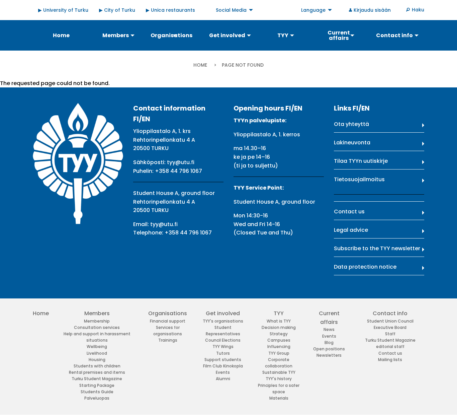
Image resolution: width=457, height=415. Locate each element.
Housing (97, 359)
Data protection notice (365, 267)
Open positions (329, 349)
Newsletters (329, 355)
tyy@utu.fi (180, 162)
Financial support (167, 321)
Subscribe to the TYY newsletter (377, 248)
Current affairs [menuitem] (339, 35)
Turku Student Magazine (97, 379)
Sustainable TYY (278, 372)
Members (97, 313)
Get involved (223, 313)
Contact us (349, 211)
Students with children (97, 366)
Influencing (278, 346)
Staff (390, 334)
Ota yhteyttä (351, 124)
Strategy (279, 334)
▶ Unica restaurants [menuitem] (170, 10)
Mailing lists (390, 359)
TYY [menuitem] (282, 35)
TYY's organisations (223, 321)
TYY (279, 313)
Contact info (390, 313)
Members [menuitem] (115, 35)
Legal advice (351, 230)
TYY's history (279, 379)
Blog (329, 342)
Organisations (167, 313)
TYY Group (278, 353)
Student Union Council (390, 321)
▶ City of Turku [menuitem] (117, 10)
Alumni (223, 379)
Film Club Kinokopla (223, 366)
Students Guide (97, 392)
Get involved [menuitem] (227, 35)
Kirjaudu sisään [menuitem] (372, 10)
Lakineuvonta (352, 142)
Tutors (223, 353)
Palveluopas (96, 398)
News (329, 329)
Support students (222, 359)
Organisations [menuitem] (171, 35)
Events (223, 372)
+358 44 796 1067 (178, 171)
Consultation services (97, 327)
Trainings (167, 340)
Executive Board (390, 327)
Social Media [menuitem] (231, 10)
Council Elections (223, 340)
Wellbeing (97, 346)
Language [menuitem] (313, 10)
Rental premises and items (97, 372)
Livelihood (97, 353)
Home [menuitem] (61, 35)
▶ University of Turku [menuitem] (63, 10)
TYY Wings (223, 346)
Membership (97, 321)
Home (200, 65)
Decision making (279, 327)
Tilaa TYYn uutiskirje (361, 161)
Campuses (278, 340)
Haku (418, 9)
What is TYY (279, 321)
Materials (278, 398)
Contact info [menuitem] (394, 35)
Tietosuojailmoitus (359, 179)
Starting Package (96, 385)
